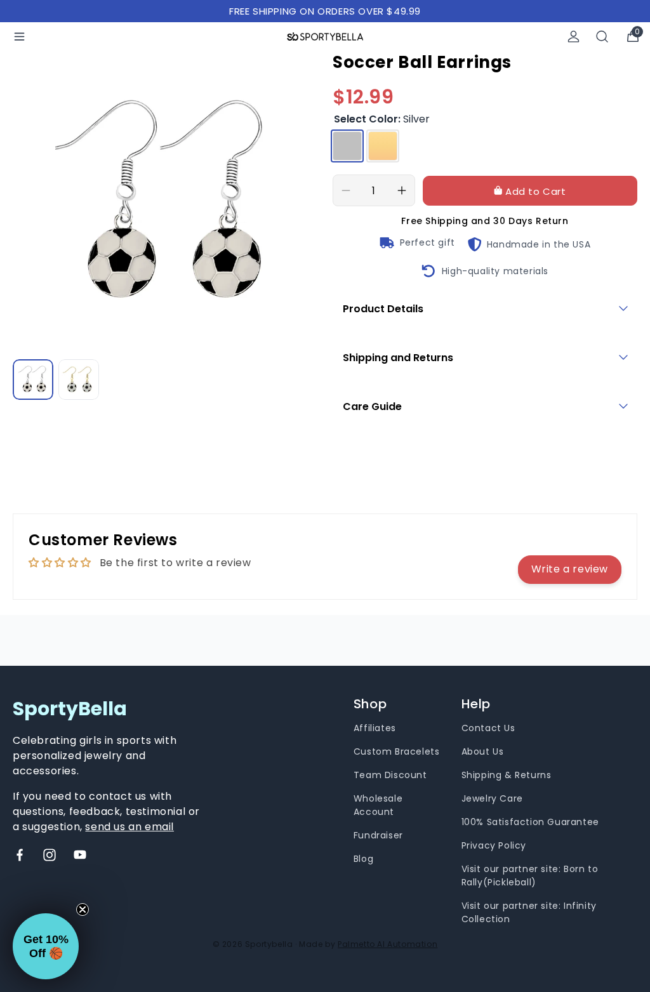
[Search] (602, 36)
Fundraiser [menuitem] (378, 835)
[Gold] (382, 146)
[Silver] (347, 146)
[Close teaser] (82, 909)
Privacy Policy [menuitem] (493, 845)
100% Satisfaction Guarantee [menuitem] (530, 822)
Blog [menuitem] (363, 858)
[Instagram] (49, 855)
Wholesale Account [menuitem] (378, 805)
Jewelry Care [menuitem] (492, 798)
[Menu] (19, 36)
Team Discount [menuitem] (390, 775)
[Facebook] (20, 855)
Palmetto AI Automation (387, 944)
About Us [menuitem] (482, 751)
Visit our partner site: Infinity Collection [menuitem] (529, 912)
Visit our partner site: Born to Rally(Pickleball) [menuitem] (530, 876)
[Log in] (573, 36)
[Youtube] (80, 855)
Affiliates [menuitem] (375, 728)
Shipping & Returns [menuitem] (506, 775)
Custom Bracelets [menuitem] (397, 751)
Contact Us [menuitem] (488, 728)
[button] (46, 946)
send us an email (129, 826)
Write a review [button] (569, 569)
